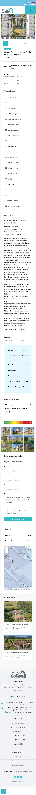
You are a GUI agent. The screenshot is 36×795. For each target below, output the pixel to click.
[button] (30, 10)
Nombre (7, 467)
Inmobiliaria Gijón (18, 744)
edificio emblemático (13, 135)
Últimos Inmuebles (18, 723)
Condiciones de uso (13, 513)
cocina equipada (12, 130)
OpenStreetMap (21, 589)
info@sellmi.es (22, 782)
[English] (26, 2)
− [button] (7, 551)
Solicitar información (18, 519)
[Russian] (34, 2)
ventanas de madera (13, 206)
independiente (11, 146)
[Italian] (30, 2)
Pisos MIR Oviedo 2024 (18, 736)
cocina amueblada (13, 124)
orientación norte (12, 163)
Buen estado (11, 108)
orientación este (12, 157)
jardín (9, 152)
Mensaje (7, 494)
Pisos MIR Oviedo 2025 (18, 740)
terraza (9, 195)
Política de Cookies (18, 765)
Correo (6, 485)
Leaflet (14, 589)
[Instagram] (21, 777)
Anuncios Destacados (18, 727)
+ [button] (7, 549)
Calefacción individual (14, 119)
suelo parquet (11, 190)
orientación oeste (12, 168)
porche (9, 179)
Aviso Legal (18, 756)
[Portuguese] (32, 2)
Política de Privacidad (18, 761)
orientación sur (12, 173)
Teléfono (7, 476)
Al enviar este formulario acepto (16, 512)
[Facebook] (15, 777)
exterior (9, 141)
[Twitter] (18, 777)
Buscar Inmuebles (18, 732)
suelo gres (10, 184)
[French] (28, 2)
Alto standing (11, 97)
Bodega (9, 103)
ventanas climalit (12, 201)
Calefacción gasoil (13, 114)
